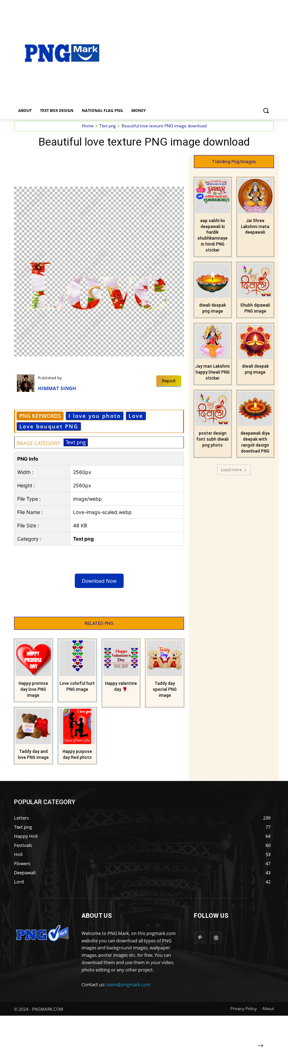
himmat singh (57, 388)
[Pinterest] (128, 162)
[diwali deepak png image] (212, 280)
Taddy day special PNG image (165, 689)
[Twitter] (112, 162)
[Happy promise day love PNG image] (33, 658)
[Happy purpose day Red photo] (77, 726)
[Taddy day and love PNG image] (33, 726)
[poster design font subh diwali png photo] (212, 409)
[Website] (216, 937)
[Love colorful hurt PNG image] (77, 658)
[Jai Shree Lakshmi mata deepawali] (255, 196)
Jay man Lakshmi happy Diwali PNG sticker (212, 372)
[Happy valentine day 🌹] (121, 658)
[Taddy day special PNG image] (165, 658)
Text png (107, 126)
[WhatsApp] (144, 162)
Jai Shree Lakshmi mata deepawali (255, 226)
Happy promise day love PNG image (33, 689)
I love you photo (94, 415)
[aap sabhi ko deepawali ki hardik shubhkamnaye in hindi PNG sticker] (212, 196)
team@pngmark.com (128, 984)
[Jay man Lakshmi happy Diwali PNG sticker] (212, 342)
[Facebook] (96, 162)
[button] (265, 110)
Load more (231, 470)
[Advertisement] (199, 52)
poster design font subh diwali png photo (212, 439)
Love (136, 415)
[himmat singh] (27, 383)
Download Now (99, 581)
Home (88, 126)
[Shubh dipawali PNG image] (255, 280)
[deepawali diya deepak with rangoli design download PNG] (255, 409)
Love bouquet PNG (48, 426)
